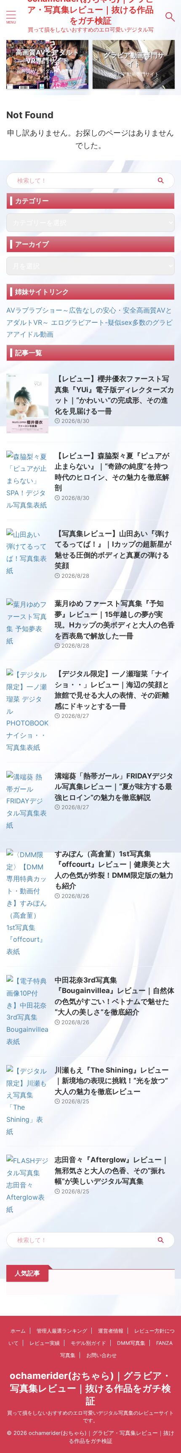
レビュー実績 (44, 1343)
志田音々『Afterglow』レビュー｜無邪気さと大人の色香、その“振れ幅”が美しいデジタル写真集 (112, 1170)
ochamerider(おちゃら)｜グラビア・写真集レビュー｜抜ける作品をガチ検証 (90, 1388)
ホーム (18, 1331)
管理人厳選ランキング (62, 1331)
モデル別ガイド (88, 1343)
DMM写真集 (131, 1343)
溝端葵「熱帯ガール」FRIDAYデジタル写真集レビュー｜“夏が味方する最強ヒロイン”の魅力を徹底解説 (114, 787)
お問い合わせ (101, 1355)
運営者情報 (110, 1331)
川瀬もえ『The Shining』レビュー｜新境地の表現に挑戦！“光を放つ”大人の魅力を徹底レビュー (112, 1081)
